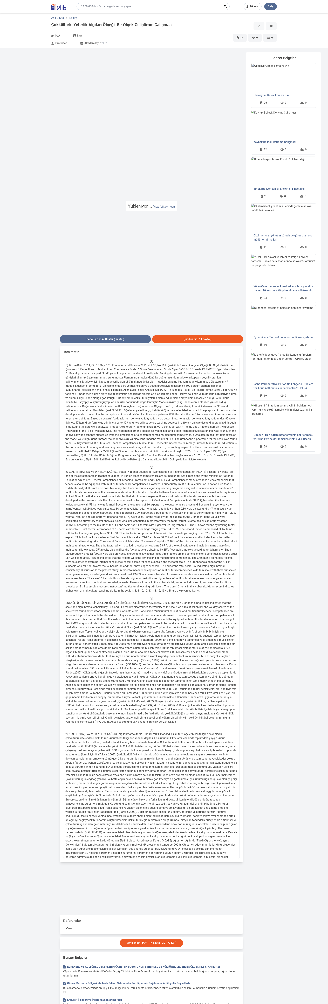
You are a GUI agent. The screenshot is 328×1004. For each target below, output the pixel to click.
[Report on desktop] (271, 26)
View (69, 928)
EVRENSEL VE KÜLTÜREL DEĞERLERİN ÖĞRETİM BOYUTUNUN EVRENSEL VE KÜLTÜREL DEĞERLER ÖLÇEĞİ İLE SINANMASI (143, 966)
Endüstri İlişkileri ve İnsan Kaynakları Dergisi (94, 999)
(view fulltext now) (164, 206)
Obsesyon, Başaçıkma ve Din (271, 95)
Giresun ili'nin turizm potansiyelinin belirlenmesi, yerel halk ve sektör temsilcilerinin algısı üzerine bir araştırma (283, 437)
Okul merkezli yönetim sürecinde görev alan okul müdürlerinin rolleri (283, 237)
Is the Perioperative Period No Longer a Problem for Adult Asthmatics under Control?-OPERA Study (283, 386)
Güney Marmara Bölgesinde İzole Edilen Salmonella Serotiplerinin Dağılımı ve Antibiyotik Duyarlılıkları (129, 983)
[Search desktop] (225, 6)
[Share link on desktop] (259, 26)
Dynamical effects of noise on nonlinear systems (283, 337)
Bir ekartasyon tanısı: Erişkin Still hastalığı (279, 188)
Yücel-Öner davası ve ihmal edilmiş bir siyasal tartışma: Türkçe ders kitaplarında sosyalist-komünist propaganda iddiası (283, 289)
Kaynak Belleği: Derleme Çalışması (275, 142)
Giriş (270, 6)
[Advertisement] (32, 103)
